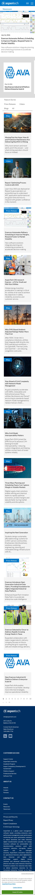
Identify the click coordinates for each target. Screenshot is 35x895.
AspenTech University (10, 761)
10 (30, 699)
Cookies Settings (17, 887)
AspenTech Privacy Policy (9, 884)
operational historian (12, 855)
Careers (5, 790)
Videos (22, 104)
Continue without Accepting (27, 873)
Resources (6, 806)
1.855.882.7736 (8, 731)
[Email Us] (27, 3)
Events (5, 804)
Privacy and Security (10, 817)
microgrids (22, 848)
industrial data (23, 866)
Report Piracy (8, 820)
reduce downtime (11, 839)
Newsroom (7, 9)
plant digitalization (25, 855)
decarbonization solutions (12, 846)
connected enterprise (10, 870)
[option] (17, 79)
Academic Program (9, 764)
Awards (5, 787)
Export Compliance (10, 824)
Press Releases (10, 104)
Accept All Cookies (17, 892)
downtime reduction (18, 868)
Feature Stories (10, 100)
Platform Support (8, 771)
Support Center (8, 759)
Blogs (6, 108)
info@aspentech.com (9, 717)
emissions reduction (10, 848)
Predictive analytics (9, 866)
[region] (17, 883)
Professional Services (9, 773)
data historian (9, 857)
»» (9, 702)
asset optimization (19, 837)
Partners (6, 792)
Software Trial (7, 776)
